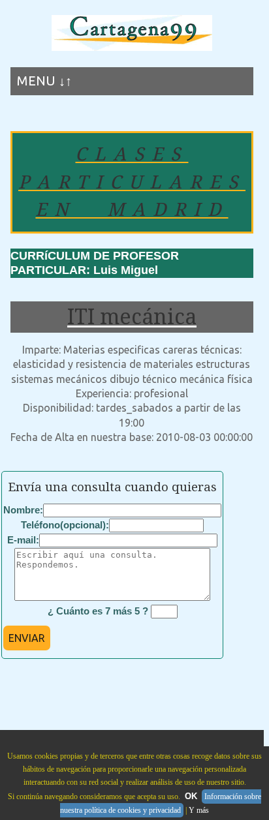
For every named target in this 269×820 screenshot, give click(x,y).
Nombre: (23, 509)
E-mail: (23, 539)
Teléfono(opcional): (65, 524)
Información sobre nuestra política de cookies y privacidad (160, 803)
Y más (199, 810)
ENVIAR (26, 638)
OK (191, 796)
